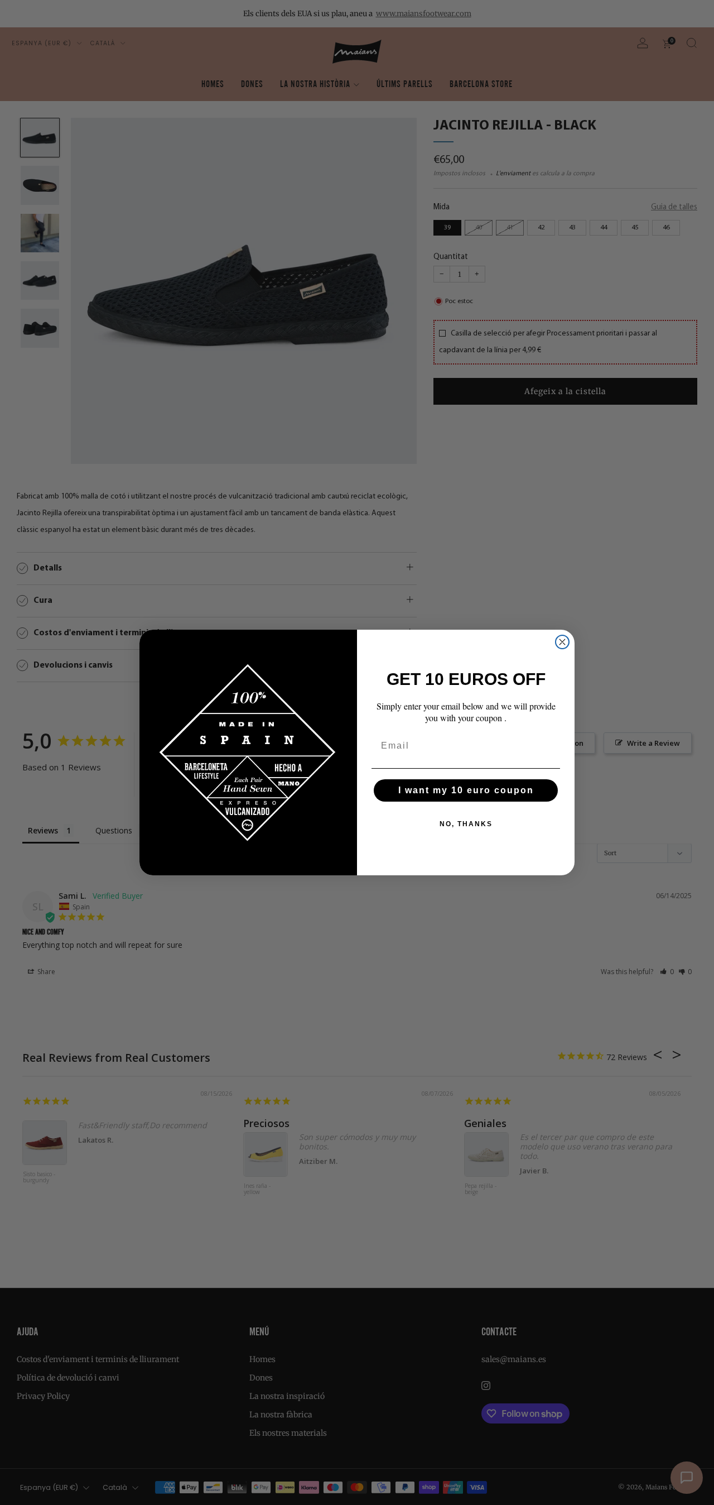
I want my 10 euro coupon (466, 790)
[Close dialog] (562, 642)
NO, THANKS (466, 824)
